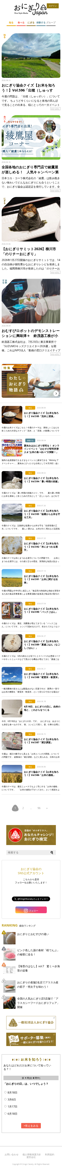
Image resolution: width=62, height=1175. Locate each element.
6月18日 (12, 1114)
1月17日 (12, 1106)
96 (39, 808)
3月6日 (12, 1099)
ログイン (53, 5)
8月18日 (12, 1092)
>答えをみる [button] (31, 1126)
